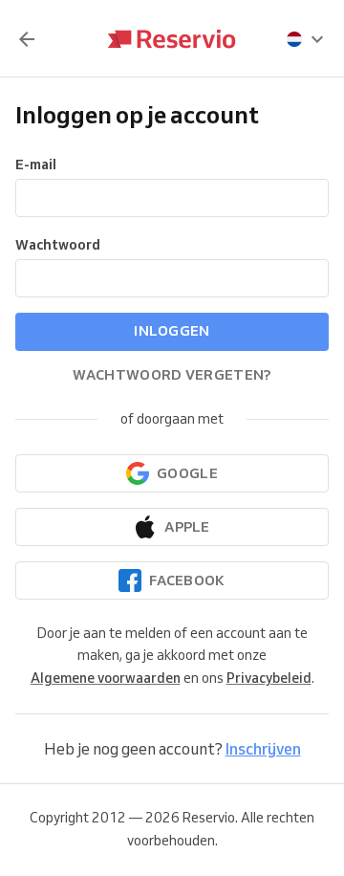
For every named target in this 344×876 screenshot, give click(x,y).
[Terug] (26, 39)
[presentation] (306, 39)
